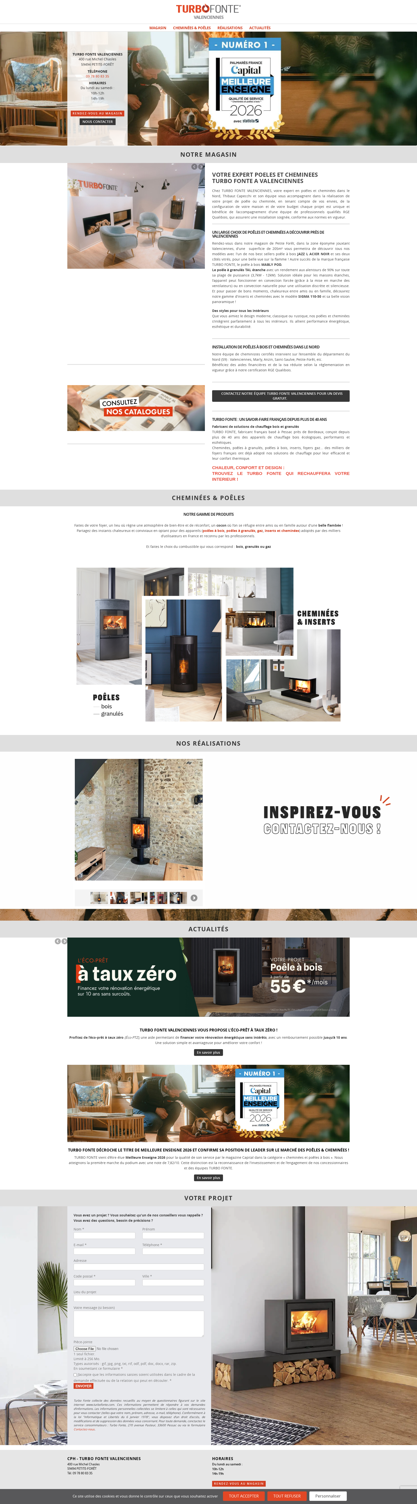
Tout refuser (287, 1496)
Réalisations (230, 27)
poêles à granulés (240, 530)
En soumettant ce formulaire (98, 1368)
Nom (79, 1229)
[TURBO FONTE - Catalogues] (136, 407)
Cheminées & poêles (192, 27)
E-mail (80, 1245)
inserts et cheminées (282, 530)
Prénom (148, 1229)
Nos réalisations (208, 743)
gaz (260, 530)
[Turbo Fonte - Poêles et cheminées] (208, 644)
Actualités (260, 27)
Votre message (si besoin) (94, 1307)
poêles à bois (213, 530)
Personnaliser (328, 1496)
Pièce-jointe (83, 1342)
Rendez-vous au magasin (97, 113)
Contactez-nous (84, 1429)
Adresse (80, 1260)
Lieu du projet (85, 1292)
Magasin (157, 27)
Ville (147, 1276)
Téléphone (152, 1245)
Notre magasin (208, 154)
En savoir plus (208, 1052)
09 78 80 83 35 (97, 76)
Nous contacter (98, 121)
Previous (194, 167)
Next (200, 167)
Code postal (85, 1276)
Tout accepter (244, 1496)
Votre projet (208, 1198)
